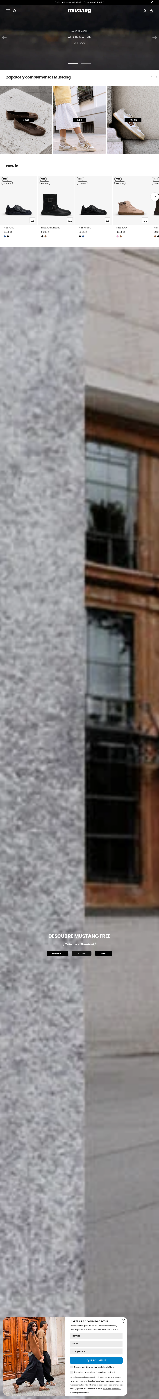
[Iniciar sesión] (144, 10)
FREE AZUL (9, 227)
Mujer (81, 953)
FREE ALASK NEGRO (51, 227)
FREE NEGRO (85, 227)
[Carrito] (151, 10)
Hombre (57, 953)
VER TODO (79, 42)
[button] (14, 10)
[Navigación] (8, 11)
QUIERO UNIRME (96, 1360)
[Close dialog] (123, 1321)
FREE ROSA (121, 227)
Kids (104, 953)
